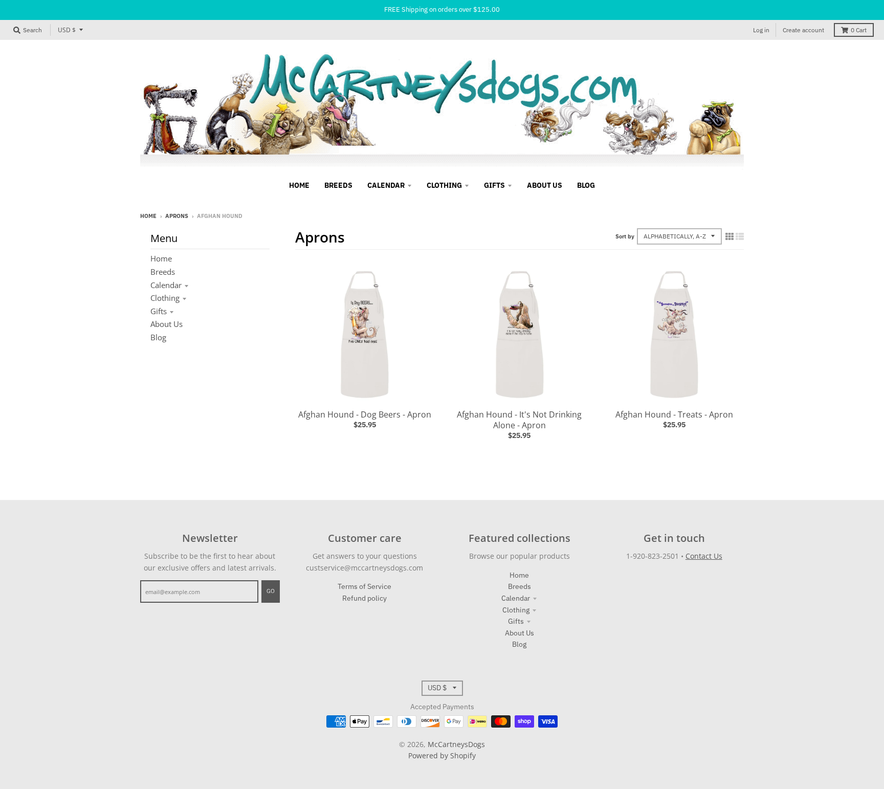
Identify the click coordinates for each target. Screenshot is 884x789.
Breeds (162, 272)
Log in (761, 30)
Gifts (158, 311)
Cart (859, 30)
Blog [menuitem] (586, 185)
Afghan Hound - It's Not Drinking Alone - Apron (519, 420)
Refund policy (364, 598)
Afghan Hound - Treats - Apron (674, 414)
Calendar (166, 285)
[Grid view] (729, 236)
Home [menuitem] (299, 185)
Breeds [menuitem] (338, 185)
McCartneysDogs (456, 744)
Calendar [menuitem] (386, 185)
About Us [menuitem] (544, 185)
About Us (166, 324)
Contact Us (704, 556)
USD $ (67, 30)
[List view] (740, 236)
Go (271, 591)
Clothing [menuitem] (444, 185)
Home (148, 216)
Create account (803, 30)
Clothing (165, 298)
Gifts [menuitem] (494, 185)
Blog (158, 337)
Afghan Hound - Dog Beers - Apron (364, 414)
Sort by (624, 236)
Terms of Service (364, 586)
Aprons (176, 216)
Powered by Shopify (442, 755)
